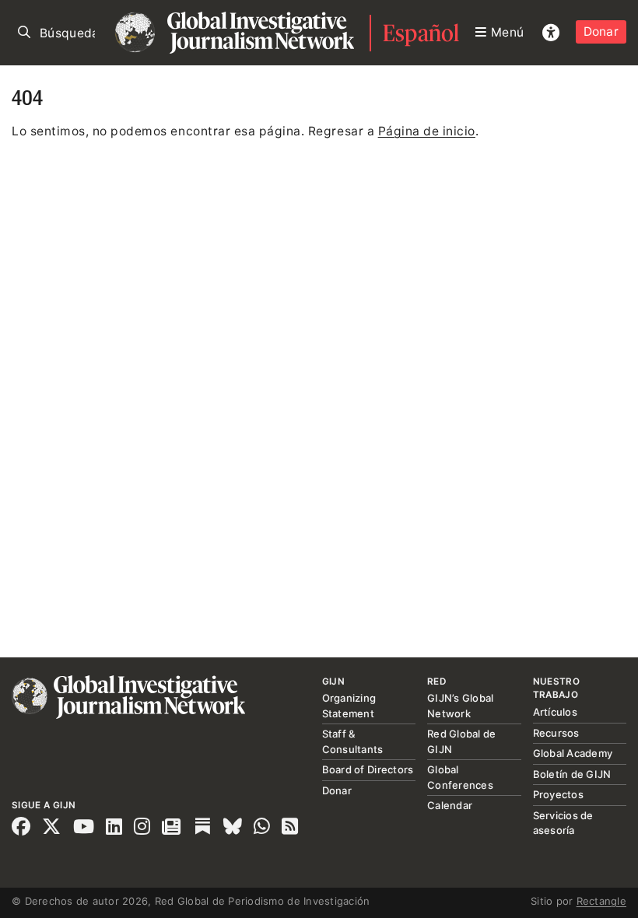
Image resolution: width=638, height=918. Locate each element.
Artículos (555, 712)
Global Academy (573, 753)
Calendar (449, 805)
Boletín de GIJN (572, 774)
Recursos (556, 733)
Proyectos (558, 794)
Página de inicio (426, 131)
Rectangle (601, 901)
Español (421, 33)
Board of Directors (368, 769)
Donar (601, 31)
